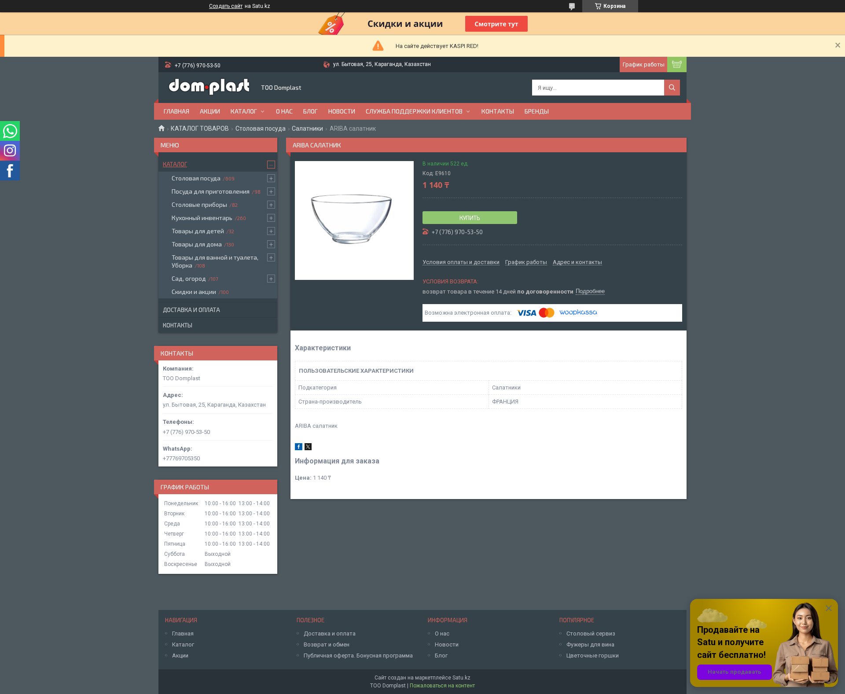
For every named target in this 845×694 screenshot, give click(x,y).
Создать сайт (225, 6)
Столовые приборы (199, 204)
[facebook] (298, 448)
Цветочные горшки (592, 655)
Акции (210, 111)
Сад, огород (189, 278)
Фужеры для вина (590, 644)
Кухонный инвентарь (202, 217)
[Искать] (672, 87)
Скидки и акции (194, 291)
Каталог (244, 111)
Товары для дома (197, 244)
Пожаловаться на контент (442, 686)
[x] (308, 448)
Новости (341, 111)
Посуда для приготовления (211, 191)
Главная (176, 111)
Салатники (307, 128)
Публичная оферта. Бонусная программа (358, 655)
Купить (469, 217)
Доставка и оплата (191, 309)
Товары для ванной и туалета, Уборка (215, 261)
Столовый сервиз (590, 633)
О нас (284, 111)
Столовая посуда (260, 128)
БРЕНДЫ (537, 111)
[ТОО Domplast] (209, 88)
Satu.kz (461, 678)
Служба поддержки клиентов (414, 111)
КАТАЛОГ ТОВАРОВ (200, 128)
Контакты (497, 111)
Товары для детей (198, 231)
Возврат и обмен (326, 644)
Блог (310, 111)
